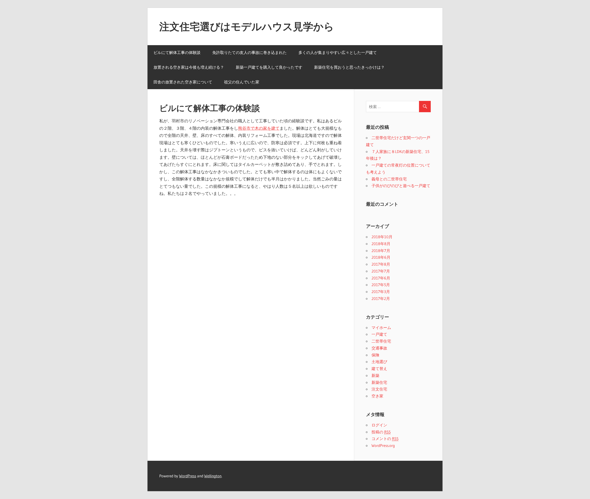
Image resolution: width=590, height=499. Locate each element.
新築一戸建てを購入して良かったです (269, 67)
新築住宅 (379, 382)
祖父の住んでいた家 (241, 81)
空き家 (377, 395)
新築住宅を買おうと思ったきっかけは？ (349, 67)
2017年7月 (381, 271)
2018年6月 (381, 257)
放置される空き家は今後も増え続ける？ (188, 67)
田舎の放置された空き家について (182, 81)
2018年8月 (381, 243)
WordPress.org (383, 445)
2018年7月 (381, 250)
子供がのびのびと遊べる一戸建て (401, 185)
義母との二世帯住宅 (389, 178)
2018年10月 (382, 236)
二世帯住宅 (381, 341)
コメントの (385, 438)
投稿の (381, 431)
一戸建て (379, 334)
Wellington (212, 475)
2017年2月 (381, 298)
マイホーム (381, 327)
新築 (375, 375)
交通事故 (379, 348)
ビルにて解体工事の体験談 (177, 52)
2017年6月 (381, 278)
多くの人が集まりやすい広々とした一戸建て (337, 52)
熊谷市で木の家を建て (259, 128)
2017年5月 (381, 284)
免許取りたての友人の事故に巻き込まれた (249, 52)
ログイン (379, 425)
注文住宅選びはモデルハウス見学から (246, 26)
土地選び (379, 361)
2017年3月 (381, 291)
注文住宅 (379, 389)
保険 (375, 354)
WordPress (187, 475)
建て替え (379, 368)
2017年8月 (381, 264)
